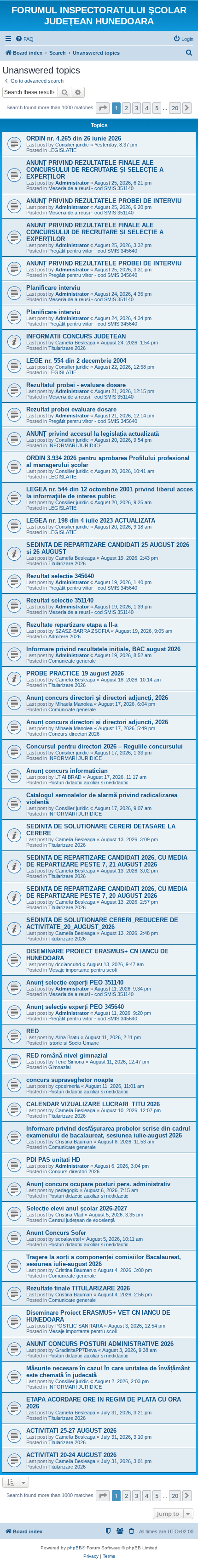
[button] (103, 107)
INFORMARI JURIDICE (75, 445)
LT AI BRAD (68, 777)
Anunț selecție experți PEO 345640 (75, 1006)
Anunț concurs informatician (67, 770)
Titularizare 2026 (67, 348)
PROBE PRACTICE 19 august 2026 (75, 673)
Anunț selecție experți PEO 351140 (74, 982)
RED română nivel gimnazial (67, 1055)
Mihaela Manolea (74, 704)
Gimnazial (59, 1067)
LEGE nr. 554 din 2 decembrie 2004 (76, 360)
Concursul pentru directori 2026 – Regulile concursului (104, 746)
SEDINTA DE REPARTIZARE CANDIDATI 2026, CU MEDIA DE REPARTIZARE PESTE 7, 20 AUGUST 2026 (106, 892)
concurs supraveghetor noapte (69, 1079)
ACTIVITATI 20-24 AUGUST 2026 (71, 1455)
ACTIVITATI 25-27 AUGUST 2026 (71, 1430)
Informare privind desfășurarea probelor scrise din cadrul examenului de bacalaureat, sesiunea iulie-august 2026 (108, 1132)
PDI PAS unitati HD (53, 1159)
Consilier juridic (72, 144)
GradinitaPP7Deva (76, 1350)
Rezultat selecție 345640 (60, 576)
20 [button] (175, 108)
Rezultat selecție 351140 (59, 600)
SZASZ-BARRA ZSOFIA (82, 631)
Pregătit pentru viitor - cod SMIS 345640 (92, 250)
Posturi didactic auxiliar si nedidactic (88, 782)
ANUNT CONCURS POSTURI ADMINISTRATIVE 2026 (100, 1343)
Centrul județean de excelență (81, 1220)
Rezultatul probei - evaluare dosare (76, 385)
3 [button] (136, 108)
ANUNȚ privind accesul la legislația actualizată (92, 433)
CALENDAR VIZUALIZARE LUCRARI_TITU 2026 (93, 1104)
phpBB (74, 1547)
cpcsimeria (67, 1086)
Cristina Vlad (69, 1214)
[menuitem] (24, 39)
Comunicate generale (72, 661)
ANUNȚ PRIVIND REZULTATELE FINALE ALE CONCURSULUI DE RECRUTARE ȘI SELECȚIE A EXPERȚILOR (94, 169)
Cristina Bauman (73, 1141)
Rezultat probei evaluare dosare (71, 409)
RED (32, 1031)
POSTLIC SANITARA (79, 1326)
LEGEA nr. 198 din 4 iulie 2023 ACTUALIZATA (90, 520)
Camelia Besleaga (75, 342)
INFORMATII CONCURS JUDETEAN (76, 336)
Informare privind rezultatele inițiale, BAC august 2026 (103, 649)
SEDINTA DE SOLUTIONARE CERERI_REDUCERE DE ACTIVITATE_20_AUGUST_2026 (102, 923)
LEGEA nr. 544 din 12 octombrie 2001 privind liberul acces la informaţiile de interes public (109, 493)
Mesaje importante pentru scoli (82, 970)
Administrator (72, 183)
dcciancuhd (68, 964)
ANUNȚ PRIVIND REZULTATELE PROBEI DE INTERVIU (103, 200)
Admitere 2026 (64, 636)
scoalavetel (68, 1239)
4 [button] (146, 108)
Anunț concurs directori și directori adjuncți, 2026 (97, 697)
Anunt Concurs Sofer (56, 1232)
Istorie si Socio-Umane (73, 1043)
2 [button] (126, 108)
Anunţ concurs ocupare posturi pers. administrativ (98, 1184)
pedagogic (66, 1190)
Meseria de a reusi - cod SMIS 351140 (91, 188)
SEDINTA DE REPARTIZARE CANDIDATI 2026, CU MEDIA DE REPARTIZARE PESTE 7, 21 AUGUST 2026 (106, 861)
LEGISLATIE (62, 150)
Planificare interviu (53, 287)
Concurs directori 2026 (73, 734)
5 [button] (156, 108)
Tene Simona (69, 1061)
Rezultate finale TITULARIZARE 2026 (78, 1288)
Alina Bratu (67, 1037)
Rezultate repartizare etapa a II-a (71, 624)
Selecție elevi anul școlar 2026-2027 (76, 1208)
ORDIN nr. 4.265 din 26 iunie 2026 (73, 138)
